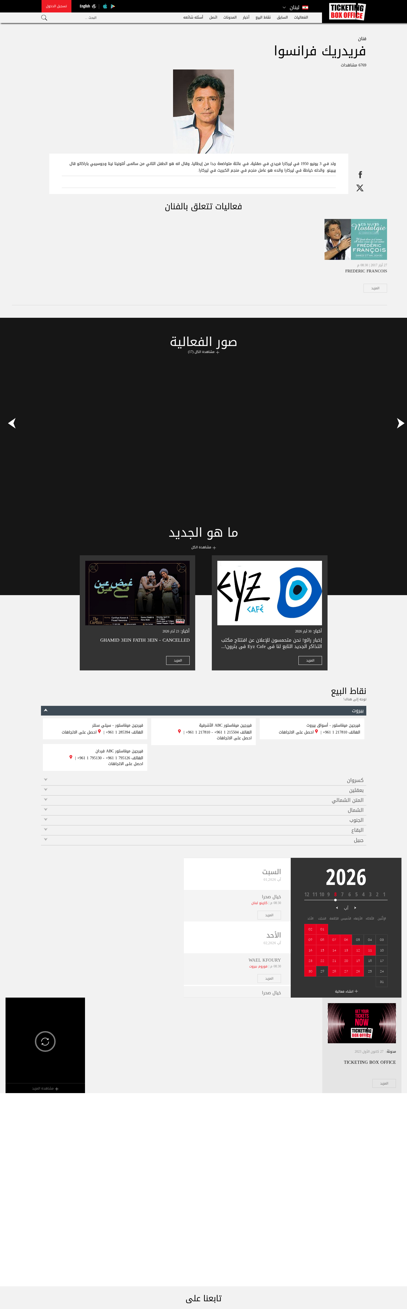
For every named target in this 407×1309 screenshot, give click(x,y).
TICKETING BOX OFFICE (370, 1062)
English (85, 6)
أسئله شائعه (193, 17)
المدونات (230, 17)
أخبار (246, 17)
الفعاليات (301, 17)
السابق (282, 17)
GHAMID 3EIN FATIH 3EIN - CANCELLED (145, 640)
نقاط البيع (263, 17)
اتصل (213, 17)
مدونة (391, 1051)
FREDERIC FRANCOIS (366, 271)
